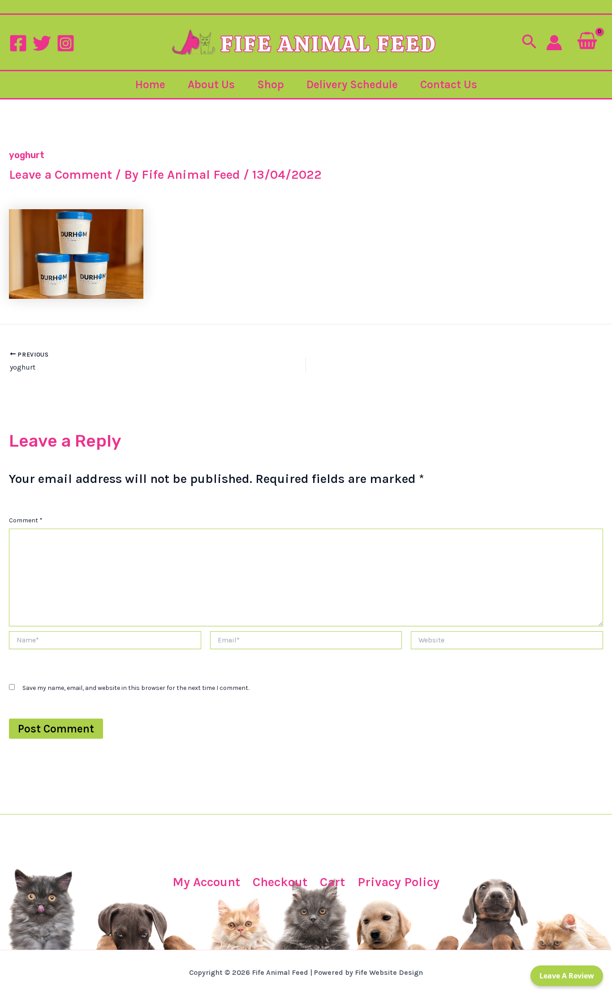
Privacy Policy (399, 881)
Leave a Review (566, 976)
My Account (206, 881)
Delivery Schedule (352, 84)
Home (150, 84)
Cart (332, 881)
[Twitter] (42, 43)
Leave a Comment (60, 174)
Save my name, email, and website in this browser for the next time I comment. (135, 688)
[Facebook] (18, 43)
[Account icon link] (554, 42)
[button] (529, 42)
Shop (270, 84)
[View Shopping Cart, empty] (587, 42)
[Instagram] (65, 43)
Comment (26, 520)
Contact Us (448, 84)
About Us (211, 84)
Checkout (280, 881)
